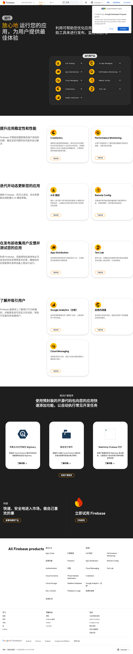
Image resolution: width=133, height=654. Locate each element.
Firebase (47, 641)
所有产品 (77, 641)
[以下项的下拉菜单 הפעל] (45, 2)
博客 (108, 2)
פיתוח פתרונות (26, 2)
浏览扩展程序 (66, 475)
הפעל (41, 2)
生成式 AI (49, 599)
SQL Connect (51, 591)
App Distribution (92, 561)
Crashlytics (90, 576)
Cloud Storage (51, 583)
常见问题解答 (93, 629)
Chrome (38, 641)
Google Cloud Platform (62, 641)
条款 (3, 649)
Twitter (48, 623)
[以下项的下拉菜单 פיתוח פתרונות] (34, 2)
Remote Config (112, 561)
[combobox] (72, 2)
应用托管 (49, 561)
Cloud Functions (52, 576)
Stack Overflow (94, 619)
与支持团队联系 (94, 616)
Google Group (94, 623)
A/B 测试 (89, 553)
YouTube (49, 626)
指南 (3, 616)
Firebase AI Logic (74, 591)
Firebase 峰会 (50, 619)
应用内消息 (90, 591)
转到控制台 (116, 2)
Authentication (51, 568)
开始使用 (81, 520)
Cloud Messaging (92, 568)
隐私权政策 (11, 649)
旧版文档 (92, 633)
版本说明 (92, 626)
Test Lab (110, 568)
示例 (3, 623)
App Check (50, 553)
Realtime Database (74, 583)
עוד (51, 2)
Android (28, 641)
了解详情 (55, 158)
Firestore (70, 561)
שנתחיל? (123, 29)
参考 (3, 619)
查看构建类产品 (12, 520)
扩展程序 (70, 553)
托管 (69, 568)
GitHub (4, 629)
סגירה (111, 29)
